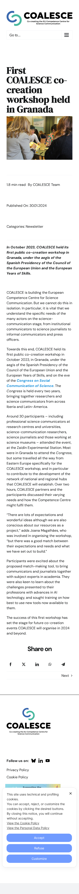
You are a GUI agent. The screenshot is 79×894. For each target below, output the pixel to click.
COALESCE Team (46, 184)
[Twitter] (24, 664)
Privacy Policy (18, 770)
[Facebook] (10, 664)
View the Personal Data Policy (28, 828)
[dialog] (39, 827)
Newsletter (34, 226)
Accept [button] (39, 838)
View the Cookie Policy (23, 823)
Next (65, 675)
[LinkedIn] (37, 664)
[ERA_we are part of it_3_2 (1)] (33, 785)
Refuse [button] (39, 848)
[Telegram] (63, 664)
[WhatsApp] (50, 664)
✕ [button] (70, 793)
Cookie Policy (17, 777)
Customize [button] (39, 858)
